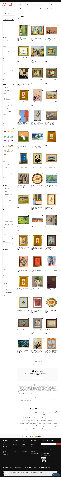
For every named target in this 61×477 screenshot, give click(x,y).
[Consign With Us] (51, 4)
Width (4, 241)
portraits (37, 394)
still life (34, 394)
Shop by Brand (24, 444)
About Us (32, 442)
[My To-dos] (49, 4)
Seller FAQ (14, 451)
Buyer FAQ (14, 442)
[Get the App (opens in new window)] (43, 460)
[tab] (8, 28)
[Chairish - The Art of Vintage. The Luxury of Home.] (7, 5)
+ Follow (9, 19)
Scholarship (33, 451)
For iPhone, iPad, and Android (45, 455)
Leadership (33, 444)
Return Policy (5, 446)
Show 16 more (5, 206)
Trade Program (15, 444)
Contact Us (5, 444)
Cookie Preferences (9, 473)
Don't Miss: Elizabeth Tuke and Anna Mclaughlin (30, 0)
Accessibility (5, 454)
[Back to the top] (58, 470)
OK (51, 473)
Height (4, 234)
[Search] (42, 5)
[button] (54, 4)
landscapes (42, 394)
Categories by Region (25, 446)
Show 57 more (5, 182)
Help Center (5, 442)
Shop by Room (24, 451)
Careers (32, 446)
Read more (19, 401)
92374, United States (6, 99)
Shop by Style (24, 442)
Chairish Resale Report (35, 453)
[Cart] (56, 4)
